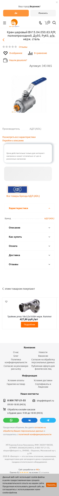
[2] (6, 47)
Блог (16, 356)
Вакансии (43, 356)
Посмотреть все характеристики (19, 137)
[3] (9, 47)
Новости (43, 352)
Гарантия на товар (16, 384)
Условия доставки (43, 380)
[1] (3, 47)
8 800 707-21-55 (16, 400)
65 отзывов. (44, 472)
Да (16, 13)
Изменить (43, 13)
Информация (29, 375)
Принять (51, 485)
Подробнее (29, 324)
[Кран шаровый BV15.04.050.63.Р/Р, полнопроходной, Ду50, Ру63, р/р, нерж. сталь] (29, 95)
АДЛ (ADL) (49, 218)
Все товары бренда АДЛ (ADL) (23, 196)
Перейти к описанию (13, 140)
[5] (15, 47)
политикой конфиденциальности (34, 434)
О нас (16, 352)
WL (37, 469)
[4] (12, 47)
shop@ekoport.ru (45, 400)
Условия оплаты (16, 380)
